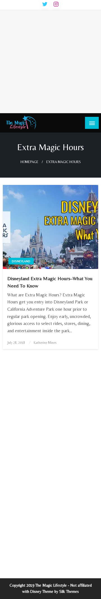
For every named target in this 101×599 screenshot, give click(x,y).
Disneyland (21, 261)
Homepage (29, 162)
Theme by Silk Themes (60, 591)
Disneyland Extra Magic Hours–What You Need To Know (50, 281)
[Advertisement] (50, 60)
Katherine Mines (45, 343)
